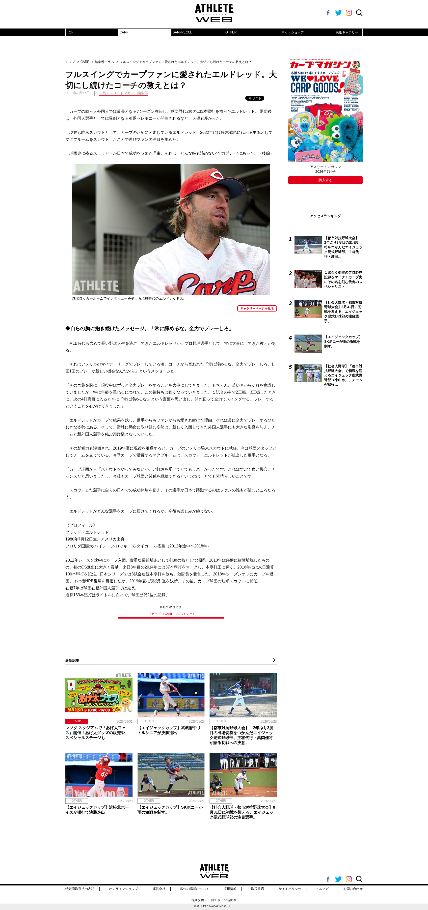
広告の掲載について (194, 889)
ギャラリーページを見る (257, 308)
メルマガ (322, 889)
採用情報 (230, 889)
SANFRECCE (182, 32)
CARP (124, 32)
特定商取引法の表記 (79, 889)
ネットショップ (292, 32)
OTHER (231, 32)
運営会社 (159, 889)
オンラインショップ (123, 889)
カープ (156, 614)
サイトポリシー (290, 889)
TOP (70, 32)
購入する (325, 180)
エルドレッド (186, 614)
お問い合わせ (353, 889)
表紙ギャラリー (347, 32)
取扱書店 (257, 889)
